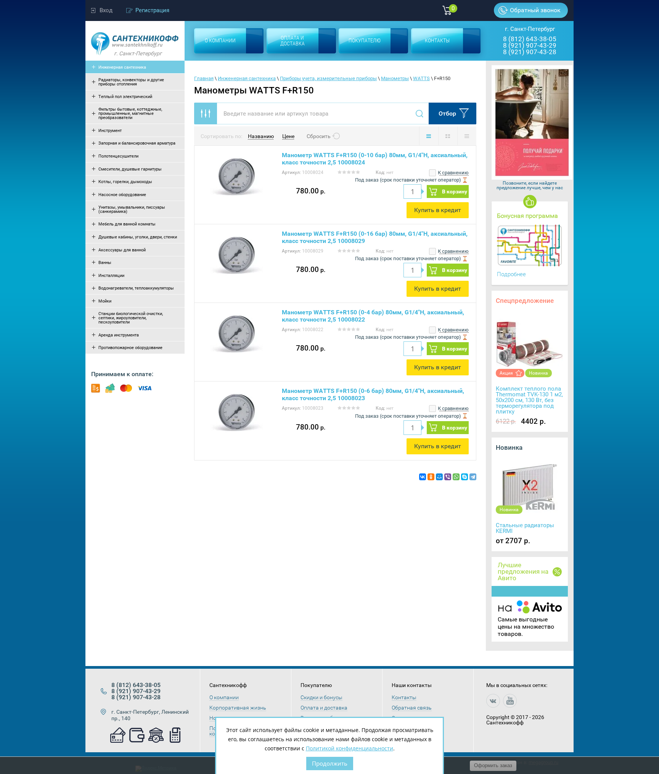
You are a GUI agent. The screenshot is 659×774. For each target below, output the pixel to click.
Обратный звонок (535, 10)
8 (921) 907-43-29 (529, 45)
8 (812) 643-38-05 (529, 39)
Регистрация (152, 10)
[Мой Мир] (439, 476)
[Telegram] (472, 476)
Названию (261, 136)
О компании (224, 697)
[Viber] (447, 476)
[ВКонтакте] (422, 476)
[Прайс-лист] (466, 135)
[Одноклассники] (431, 476)
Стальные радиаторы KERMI (525, 528)
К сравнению (453, 172)
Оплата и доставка (324, 708)
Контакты (404, 697)
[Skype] (464, 476)
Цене (288, 136)
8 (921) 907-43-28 (529, 52)
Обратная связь (412, 708)
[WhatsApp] (456, 476)
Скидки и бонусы (321, 697)
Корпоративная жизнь (237, 708)
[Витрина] (447, 135)
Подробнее (511, 274)
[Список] (428, 135)
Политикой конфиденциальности (349, 748)
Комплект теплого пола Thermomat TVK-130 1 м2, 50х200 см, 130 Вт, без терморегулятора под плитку (529, 400)
